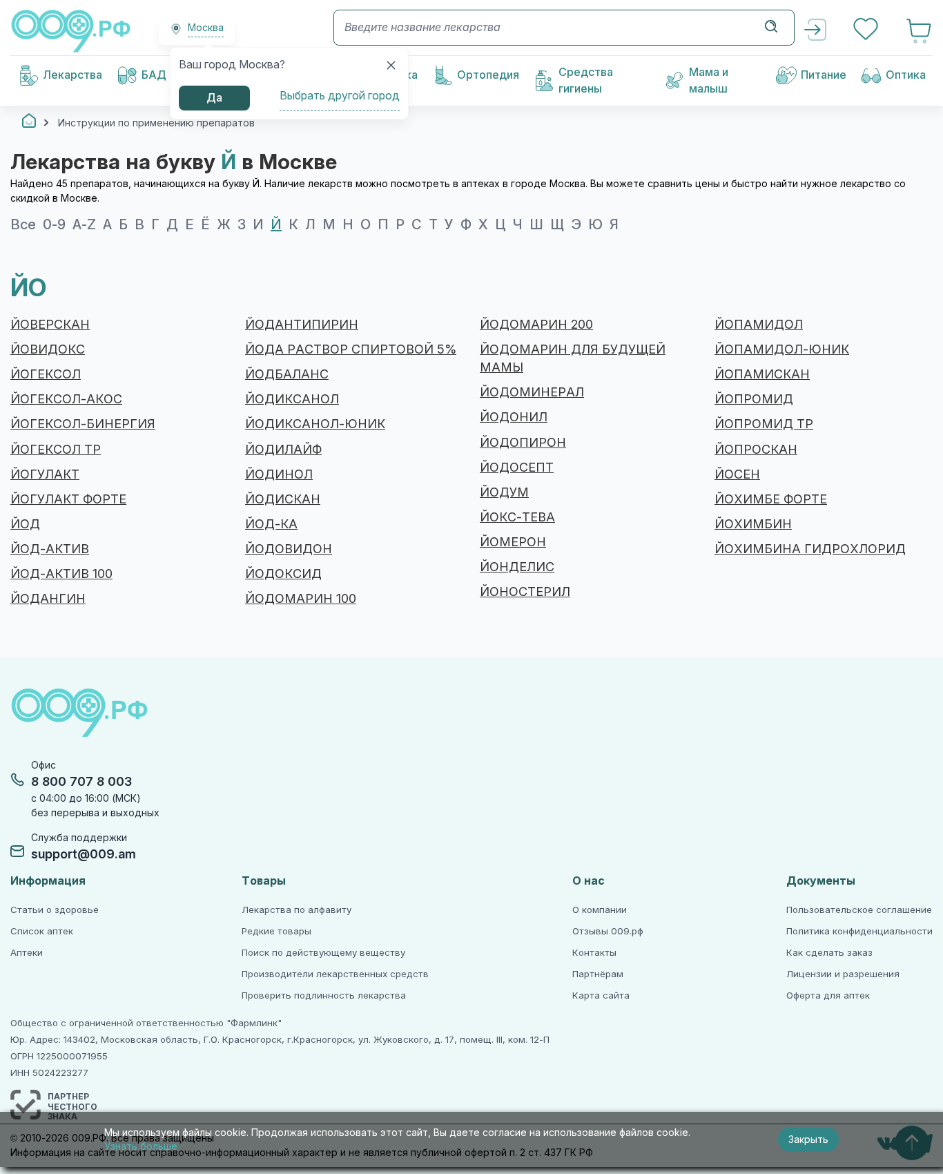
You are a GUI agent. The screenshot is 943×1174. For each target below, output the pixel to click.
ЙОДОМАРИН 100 (300, 599)
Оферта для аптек (828, 995)
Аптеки (26, 952)
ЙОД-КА (271, 524)
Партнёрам (597, 974)
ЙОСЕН (737, 474)
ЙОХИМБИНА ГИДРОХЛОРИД (810, 549)
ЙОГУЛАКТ (44, 474)
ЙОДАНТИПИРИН (301, 324)
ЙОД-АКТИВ (49, 549)
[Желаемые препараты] (867, 30)
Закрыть (808, 1139)
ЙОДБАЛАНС (287, 374)
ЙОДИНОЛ (279, 474)
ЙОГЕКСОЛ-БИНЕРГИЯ (82, 424)
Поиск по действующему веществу (323, 952)
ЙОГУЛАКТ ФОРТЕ (68, 499)
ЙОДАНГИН (48, 599)
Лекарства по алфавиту (296, 910)
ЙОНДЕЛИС (517, 567)
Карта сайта (601, 995)
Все (23, 224)
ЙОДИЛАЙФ (283, 449)
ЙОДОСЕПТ (517, 467)
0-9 (54, 224)
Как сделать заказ (829, 952)
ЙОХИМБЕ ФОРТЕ (770, 499)
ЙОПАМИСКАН (762, 374)
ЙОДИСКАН (282, 499)
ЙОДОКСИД (283, 574)
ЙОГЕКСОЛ (45, 374)
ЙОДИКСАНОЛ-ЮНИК (315, 424)
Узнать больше (140, 1146)
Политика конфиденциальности (859, 931)
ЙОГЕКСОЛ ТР (55, 449)
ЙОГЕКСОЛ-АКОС (66, 399)
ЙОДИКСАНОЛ (292, 399)
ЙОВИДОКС (47, 349)
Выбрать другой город (340, 96)
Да (214, 98)
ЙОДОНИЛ (513, 417)
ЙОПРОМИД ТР (763, 424)
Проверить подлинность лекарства (324, 995)
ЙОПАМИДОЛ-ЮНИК (781, 349)
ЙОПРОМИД (753, 399)
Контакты (594, 952)
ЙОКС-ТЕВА (517, 517)
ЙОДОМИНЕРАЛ (532, 392)
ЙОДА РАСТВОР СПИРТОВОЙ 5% (350, 349)
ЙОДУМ (504, 492)
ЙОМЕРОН (513, 542)
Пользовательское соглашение (859, 910)
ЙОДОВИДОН (288, 549)
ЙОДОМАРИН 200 (536, 324)
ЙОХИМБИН (753, 524)
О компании (599, 910)
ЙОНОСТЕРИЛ (525, 592)
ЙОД (25, 524)
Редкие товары (276, 931)
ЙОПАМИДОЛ (758, 324)
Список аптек (41, 931)
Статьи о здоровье (54, 910)
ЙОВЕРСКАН (50, 324)
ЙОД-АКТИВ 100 (61, 574)
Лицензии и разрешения (843, 974)
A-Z (84, 224)
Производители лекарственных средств (335, 974)
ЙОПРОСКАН (755, 449)
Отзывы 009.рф (607, 931)
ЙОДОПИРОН (523, 443)
